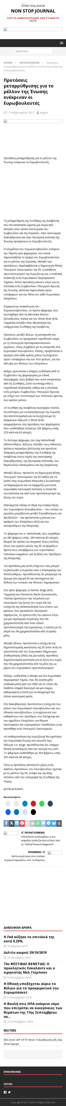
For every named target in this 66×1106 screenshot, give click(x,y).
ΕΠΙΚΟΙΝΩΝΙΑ (12, 1071)
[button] (61, 43)
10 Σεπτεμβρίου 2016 (20, 1021)
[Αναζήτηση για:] (33, 51)
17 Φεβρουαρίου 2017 (20, 112)
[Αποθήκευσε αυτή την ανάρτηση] (22, 823)
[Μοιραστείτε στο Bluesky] (53, 823)
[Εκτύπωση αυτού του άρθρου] (32, 823)
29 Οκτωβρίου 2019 (19, 957)
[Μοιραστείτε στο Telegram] (48, 823)
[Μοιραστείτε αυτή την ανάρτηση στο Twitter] (11, 823)
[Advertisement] (33, 191)
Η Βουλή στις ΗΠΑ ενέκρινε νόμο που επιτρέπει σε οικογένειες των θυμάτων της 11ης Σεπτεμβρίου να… (33, 1010)
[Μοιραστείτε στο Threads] (59, 823)
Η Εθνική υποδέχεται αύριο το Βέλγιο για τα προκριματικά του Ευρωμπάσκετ (31, 987)
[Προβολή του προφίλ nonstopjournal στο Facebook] (5, 1092)
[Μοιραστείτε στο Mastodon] (43, 823)
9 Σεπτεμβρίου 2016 (19, 977)
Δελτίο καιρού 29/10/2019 (25, 952)
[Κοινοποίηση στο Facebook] (6, 823)
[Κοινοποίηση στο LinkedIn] (17, 823)
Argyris (44, 112)
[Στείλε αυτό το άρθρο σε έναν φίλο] (27, 823)
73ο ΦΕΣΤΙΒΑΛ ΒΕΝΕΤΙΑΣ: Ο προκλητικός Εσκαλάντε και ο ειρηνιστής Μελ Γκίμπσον (29, 968)
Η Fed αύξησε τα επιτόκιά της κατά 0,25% (29, 939)
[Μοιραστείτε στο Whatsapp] (38, 823)
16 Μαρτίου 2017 (17, 946)
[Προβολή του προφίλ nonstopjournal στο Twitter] (9, 1092)
